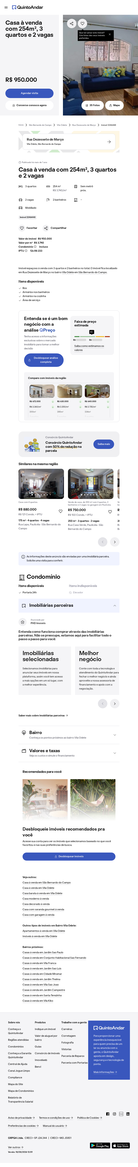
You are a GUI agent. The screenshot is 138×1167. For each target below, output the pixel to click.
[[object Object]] (109, 34)
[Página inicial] (27, 7)
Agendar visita (29, 93)
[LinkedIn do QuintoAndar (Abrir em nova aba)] (128, 1114)
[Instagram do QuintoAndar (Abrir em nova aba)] (114, 1114)
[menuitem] (21, 125)
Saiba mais (104, 444)
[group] (41, 501)
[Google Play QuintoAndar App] (100, 1145)
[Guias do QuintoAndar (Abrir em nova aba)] (121, 1114)
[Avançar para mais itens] (114, 703)
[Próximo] (114, 542)
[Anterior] (102, 542)
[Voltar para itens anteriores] (102, 703)
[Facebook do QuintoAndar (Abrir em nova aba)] (108, 1114)
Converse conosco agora (31, 105)
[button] (69, 606)
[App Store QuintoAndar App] (121, 1145)
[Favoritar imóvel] (82, 23)
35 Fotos (95, 105)
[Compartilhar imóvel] (71, 23)
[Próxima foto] (58, 483)
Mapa (116, 105)
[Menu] (6, 7)
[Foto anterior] (24, 483)
